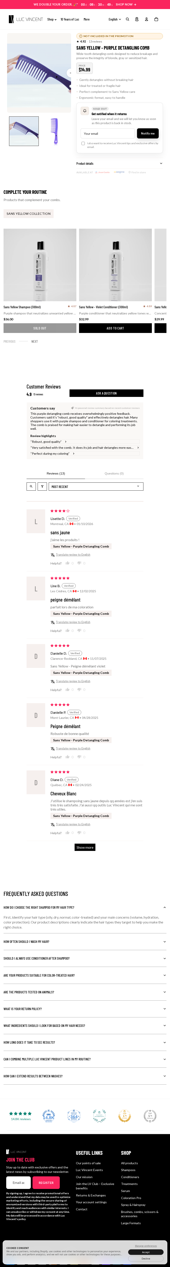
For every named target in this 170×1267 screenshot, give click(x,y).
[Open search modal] (127, 19)
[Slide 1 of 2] (24, 131)
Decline (146, 1258)
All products (129, 1163)
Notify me (148, 133)
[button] (81, 41)
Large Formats (131, 1223)
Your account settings (91, 1202)
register (46, 1183)
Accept (146, 1252)
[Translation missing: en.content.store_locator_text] (137, 19)
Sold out (39, 328)
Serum (125, 1191)
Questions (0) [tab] (114, 473)
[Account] (146, 19)
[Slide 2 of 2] (54, 131)
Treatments (129, 1184)
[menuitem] (86, 19)
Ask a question (106, 393)
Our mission (84, 1177)
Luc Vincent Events (89, 1170)
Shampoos (128, 1170)
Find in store (138, 172)
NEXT (34, 341)
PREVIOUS (9, 341)
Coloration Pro (131, 1198)
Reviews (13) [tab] (56, 473)
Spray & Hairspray (133, 1205)
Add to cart (115, 328)
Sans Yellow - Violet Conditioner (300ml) (103, 307)
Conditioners (130, 1177)
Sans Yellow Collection (28, 213)
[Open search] (31, 486)
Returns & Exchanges (91, 1195)
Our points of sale (88, 1163)
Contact (81, 1209)
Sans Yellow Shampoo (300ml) (22, 307)
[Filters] (42, 486)
